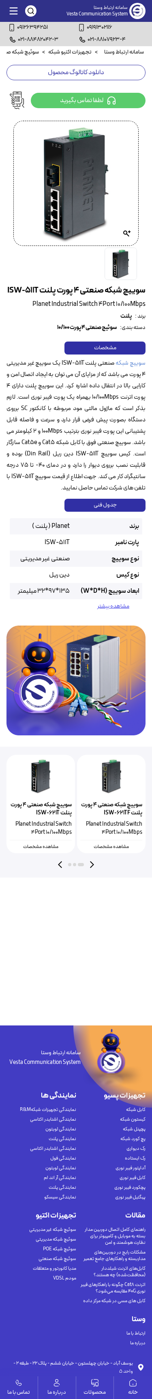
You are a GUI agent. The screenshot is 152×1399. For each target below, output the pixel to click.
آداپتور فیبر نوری (131, 1168)
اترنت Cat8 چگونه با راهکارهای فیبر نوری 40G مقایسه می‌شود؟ (113, 1288)
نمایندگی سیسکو (60, 1197)
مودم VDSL (64, 1278)
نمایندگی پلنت (62, 1139)
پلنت (126, 316)
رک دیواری (136, 1148)
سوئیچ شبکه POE (59, 1249)
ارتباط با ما (136, 1333)
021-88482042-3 (38, 39)
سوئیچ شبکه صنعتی (57, 1259)
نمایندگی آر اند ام (60, 1178)
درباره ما (138, 1343)
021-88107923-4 (107, 39)
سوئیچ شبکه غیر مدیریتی (52, 1229)
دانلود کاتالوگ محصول (76, 72)
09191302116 (99, 27)
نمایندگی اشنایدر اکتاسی (53, 1119)
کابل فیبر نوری (133, 1178)
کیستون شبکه (133, 1119)
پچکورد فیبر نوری (130, 1187)
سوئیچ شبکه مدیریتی (56, 1239)
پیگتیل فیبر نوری (130, 1197)
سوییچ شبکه (131, 363)
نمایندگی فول (63, 1158)
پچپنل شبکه (134, 1129)
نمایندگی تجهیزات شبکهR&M (48, 1109)
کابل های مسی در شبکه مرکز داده (114, 1301)
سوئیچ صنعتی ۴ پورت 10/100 (87, 328)
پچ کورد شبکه (133, 1139)
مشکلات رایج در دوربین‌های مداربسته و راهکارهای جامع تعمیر (114, 1255)
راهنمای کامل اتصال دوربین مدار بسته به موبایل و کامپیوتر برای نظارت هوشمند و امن (115, 1236)
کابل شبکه (136, 1109)
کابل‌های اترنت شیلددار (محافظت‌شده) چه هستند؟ (120, 1271)
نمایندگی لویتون (60, 1129)
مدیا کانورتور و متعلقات (54, 1268)
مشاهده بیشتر (113, 606)
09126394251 (32, 27)
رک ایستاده (135, 1158)
